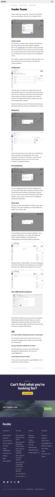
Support (44, 438)
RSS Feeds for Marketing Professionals (20, 444)
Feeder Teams (19, 9)
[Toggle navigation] (52, 1)
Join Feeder (48, 408)
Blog (4, 458)
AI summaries (7, 440)
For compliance (20, 473)
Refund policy (45, 454)
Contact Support (27, 393)
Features (5, 438)
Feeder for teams (23, 5)
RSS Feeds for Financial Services (20, 457)
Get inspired (7, 461)
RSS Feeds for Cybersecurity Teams (20, 437)
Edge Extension (33, 450)
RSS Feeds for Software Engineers (20, 451)
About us (44, 435)
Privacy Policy (30, 489)
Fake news (44, 448)
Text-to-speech (7, 443)
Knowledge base (46, 443)
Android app (33, 447)
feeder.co (3, 1)
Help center (45, 440)
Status (43, 456)
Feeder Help (14, 5)
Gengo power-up (34, 452)
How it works (7, 435)
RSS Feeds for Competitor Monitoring (20, 464)
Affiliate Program (46, 446)
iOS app (31, 445)
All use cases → (21, 476)
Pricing (5, 456)
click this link (21, 47)
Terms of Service (39, 489)
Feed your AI (7, 453)
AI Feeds (5, 446)
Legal (43, 451)
